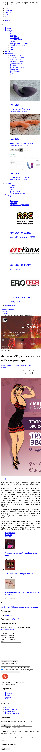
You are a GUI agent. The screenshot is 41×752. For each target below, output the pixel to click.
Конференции (15, 199)
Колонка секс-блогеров (18, 45)
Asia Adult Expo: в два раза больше (19, 574)
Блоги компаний (16, 77)
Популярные (10, 533)
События (13, 42)
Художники (14, 75)
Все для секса (15, 191)
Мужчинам (14, 189)
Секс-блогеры (15, 71)
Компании (9, 53)
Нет (19, 619)
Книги (12, 49)
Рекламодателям (11, 709)
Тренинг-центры (16, 63)
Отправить (5, 661)
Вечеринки (14, 201)
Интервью (13, 36)
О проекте (9, 707)
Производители (15, 55)
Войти (7, 20)
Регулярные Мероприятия (19, 205)
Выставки (13, 197)
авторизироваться (7, 629)
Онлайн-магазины (16, 59)
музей (3, 365)
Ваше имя (5, 633)
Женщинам (14, 185)
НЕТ (7, 749)
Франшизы (14, 69)
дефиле (23, 365)
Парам (12, 187)
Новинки (13, 32)
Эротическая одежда (17, 193)
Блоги (7, 51)
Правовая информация (13, 713)
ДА (3, 749)
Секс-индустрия (16, 40)
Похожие (8, 535)
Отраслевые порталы (17, 67)
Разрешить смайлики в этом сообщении (18, 670)
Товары (8, 183)
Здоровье (13, 47)
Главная (8, 28)
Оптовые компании (17, 57)
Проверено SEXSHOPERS (20, 44)
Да (14, 619)
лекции (3, 367)
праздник (30, 365)
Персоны (13, 65)
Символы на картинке (9, 663)
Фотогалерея (10, 305)
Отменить (14, 661)
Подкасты (13, 73)
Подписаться (6, 725)
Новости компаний (17, 34)
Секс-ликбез (14, 38)
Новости (8, 30)
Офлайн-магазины (16, 61)
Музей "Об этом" (13, 365)
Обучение (13, 203)
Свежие (8, 537)
